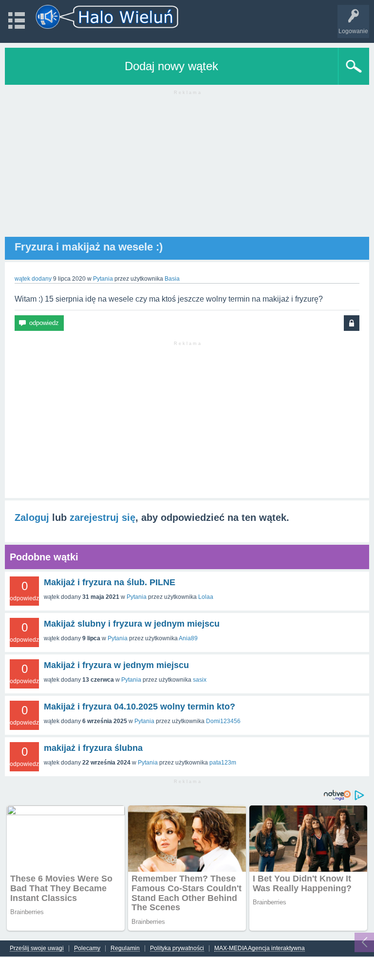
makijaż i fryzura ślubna (93, 748)
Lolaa (205, 596)
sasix (199, 679)
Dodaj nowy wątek (171, 66)
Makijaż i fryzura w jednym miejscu (116, 665)
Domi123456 (223, 721)
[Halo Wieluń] (107, 17)
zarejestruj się (102, 517)
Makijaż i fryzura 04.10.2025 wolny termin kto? (139, 706)
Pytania (103, 278)
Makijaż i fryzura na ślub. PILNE (109, 582)
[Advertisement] (187, 168)
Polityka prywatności (177, 948)
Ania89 (188, 638)
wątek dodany (33, 278)
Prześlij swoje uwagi (37, 948)
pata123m (222, 762)
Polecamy (87, 948)
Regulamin (125, 948)
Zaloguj (32, 517)
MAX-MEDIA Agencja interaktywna (259, 948)
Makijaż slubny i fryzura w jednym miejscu (132, 624)
